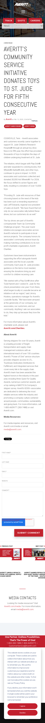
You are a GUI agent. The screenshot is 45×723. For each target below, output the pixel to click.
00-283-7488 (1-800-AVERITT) (23, 643)
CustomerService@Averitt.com (22, 646)
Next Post (40, 546)
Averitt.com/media (12, 606)
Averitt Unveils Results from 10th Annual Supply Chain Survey (10, 574)
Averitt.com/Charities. (14, 328)
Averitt (9, 119)
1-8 (8, 643)
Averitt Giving (30, 126)
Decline (23, 713)
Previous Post (7, 546)
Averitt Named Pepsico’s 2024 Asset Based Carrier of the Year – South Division (34, 575)
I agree (22, 706)
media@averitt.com (12, 429)
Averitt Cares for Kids (13, 126)
